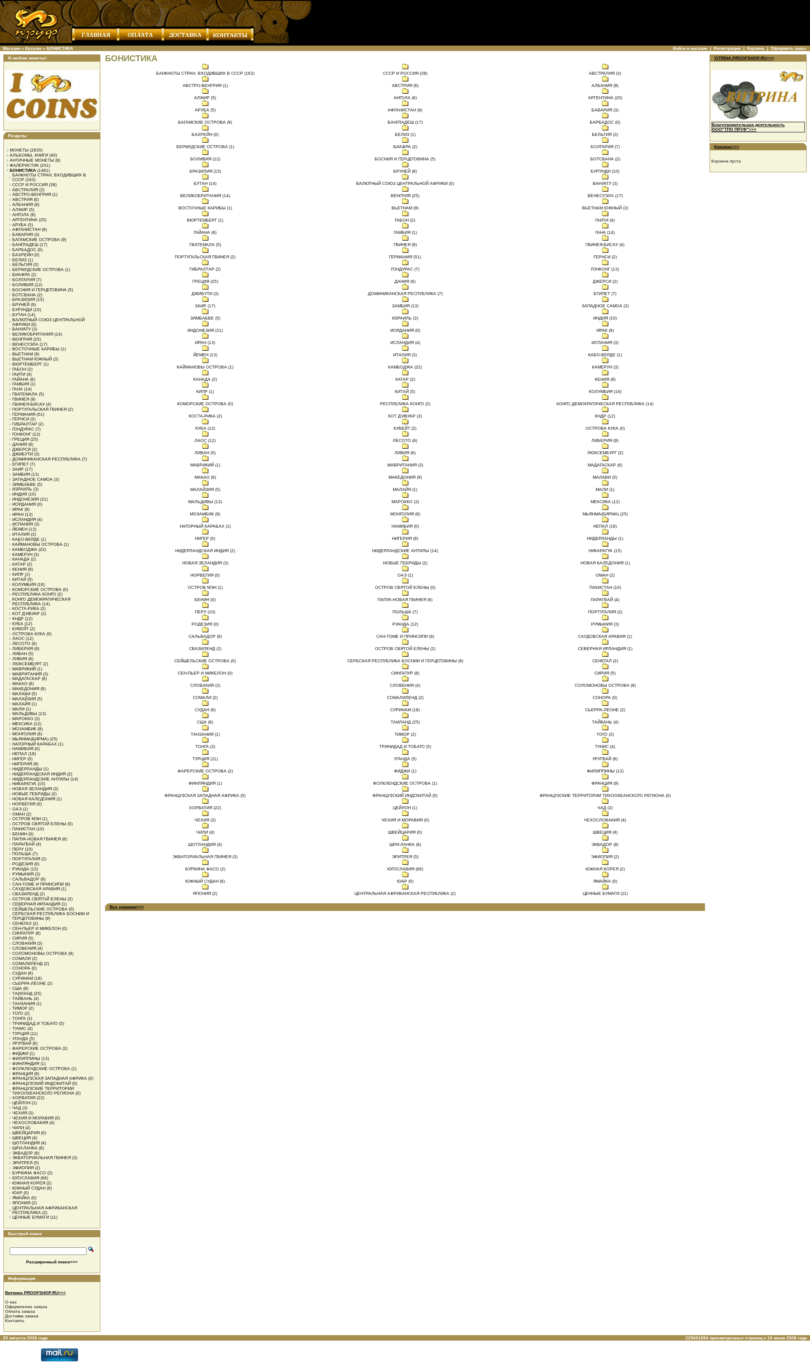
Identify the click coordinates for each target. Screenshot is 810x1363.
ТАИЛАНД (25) (405, 722)
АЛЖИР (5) (205, 97)
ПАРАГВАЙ (23, 844)
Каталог (33, 48)
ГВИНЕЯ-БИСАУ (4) (605, 244)
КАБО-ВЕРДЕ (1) (605, 354)
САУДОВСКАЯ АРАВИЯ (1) (605, 636)
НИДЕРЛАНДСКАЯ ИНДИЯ (39, 774)
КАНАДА (21, 559)
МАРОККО (22, 718)
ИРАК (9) (605, 330)
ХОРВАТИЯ (23, 1097)
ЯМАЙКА (21, 1197)
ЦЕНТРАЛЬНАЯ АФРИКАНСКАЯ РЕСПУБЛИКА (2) (405, 893)
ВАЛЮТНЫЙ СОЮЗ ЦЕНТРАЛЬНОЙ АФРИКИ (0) (405, 183)
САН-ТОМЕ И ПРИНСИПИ (38, 884)
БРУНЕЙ (21, 304)
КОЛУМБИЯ (24, 584)
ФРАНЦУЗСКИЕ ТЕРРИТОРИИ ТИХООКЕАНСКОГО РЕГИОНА (43, 1090)
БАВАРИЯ (22, 234)
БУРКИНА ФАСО (29, 1173)
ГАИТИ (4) (605, 220)
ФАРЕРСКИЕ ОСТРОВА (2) (205, 771)
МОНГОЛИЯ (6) (405, 514)
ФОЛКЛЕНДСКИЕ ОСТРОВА (41, 1068)
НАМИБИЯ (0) (405, 526)
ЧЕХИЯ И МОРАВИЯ (33, 1118)
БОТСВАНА (24, 295)
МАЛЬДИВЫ (24, 713)
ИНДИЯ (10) (605, 318)
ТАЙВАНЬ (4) (605, 722)
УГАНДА (20, 1038)
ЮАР (17, 1192)
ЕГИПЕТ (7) (605, 293)
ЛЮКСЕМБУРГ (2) (605, 452)
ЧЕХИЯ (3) (205, 820)
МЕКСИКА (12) (605, 501)
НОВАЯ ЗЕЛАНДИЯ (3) (205, 563)
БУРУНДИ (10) (605, 171)
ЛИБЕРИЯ (22, 648)
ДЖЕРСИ (21, 449)
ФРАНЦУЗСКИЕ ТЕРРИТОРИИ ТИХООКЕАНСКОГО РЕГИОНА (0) (605, 795)
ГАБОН (19, 369)
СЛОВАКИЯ (24, 943)
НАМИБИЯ (22, 748)
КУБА (17, 623)
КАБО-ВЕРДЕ (26, 539)
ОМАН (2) (605, 575)
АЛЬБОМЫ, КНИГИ (29, 155)
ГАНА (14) (605, 232)
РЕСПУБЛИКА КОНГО (34, 594)
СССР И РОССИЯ (30, 184)
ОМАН (18, 814)
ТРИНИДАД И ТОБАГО (35, 1023)
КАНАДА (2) (205, 379)
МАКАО (19, 683)
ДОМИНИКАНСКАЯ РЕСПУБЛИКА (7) (405, 293)
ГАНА (17, 389)
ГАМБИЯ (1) (405, 232)
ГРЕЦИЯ (20, 439)
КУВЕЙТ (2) (405, 428)
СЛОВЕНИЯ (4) (405, 685)
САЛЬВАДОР (25, 879)
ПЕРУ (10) (205, 612)
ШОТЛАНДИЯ (26, 1143)
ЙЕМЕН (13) (205, 354)
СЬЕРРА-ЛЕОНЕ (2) (605, 709)
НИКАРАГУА (24, 783)
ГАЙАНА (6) (205, 232)
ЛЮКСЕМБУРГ (27, 663)
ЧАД (16, 1108)
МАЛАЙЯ (21, 704)
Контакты (14, 1320)
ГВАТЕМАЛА (25, 394)
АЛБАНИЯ (22, 204)
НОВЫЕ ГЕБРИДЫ (31, 793)
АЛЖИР (20, 209)
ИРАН (18, 514)
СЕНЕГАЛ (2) (605, 660)
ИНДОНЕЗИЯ (25, 499)
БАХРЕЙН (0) (205, 134)
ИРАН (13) (205, 342)
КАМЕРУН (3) (605, 367)
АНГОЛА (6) (405, 97)
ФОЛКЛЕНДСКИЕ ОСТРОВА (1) (405, 783)
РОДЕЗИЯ (22, 864)
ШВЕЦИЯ (21, 1137)
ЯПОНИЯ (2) (205, 893)
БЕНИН (19, 834)
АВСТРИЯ (22, 199)
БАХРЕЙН (22, 254)
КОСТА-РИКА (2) (205, 416)
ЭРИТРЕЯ (22, 1162)
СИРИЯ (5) (605, 673)
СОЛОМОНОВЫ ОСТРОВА (39, 953)
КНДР (18, 618)
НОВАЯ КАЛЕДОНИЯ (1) (605, 563)
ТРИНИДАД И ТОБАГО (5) (405, 746)
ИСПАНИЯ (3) (604, 342)
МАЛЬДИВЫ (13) (205, 501)
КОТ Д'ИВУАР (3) (405, 416)
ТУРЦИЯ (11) (205, 758)
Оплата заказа (20, 1311)
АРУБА (19, 224)
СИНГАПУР (23, 933)
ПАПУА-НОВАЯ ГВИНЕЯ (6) (405, 599)
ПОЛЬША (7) (405, 612)
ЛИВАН (19, 653)
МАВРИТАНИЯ (27, 674)
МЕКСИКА (22, 723)
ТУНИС (19, 1028)
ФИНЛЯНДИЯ (25, 1063)
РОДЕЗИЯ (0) (205, 624)
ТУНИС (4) (605, 746)
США (17, 988)
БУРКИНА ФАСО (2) (205, 869)
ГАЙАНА (20, 379)
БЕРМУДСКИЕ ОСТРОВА (38, 269)
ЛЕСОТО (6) (405, 440)
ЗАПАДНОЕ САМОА (32, 479)
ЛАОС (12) (205, 440)
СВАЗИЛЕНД (25, 894)
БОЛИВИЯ (22, 284)
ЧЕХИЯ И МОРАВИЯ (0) (405, 820)
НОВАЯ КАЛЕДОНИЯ (33, 799)
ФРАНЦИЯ (22, 1073)
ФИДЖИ (20, 1053)
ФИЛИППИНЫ (26, 1058)
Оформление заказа (26, 1306)
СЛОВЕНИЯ (24, 948)
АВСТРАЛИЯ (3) (605, 73)
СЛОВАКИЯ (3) (205, 685)
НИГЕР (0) (205, 538)
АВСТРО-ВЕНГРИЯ (31, 194)
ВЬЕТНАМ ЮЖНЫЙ (32, 359)
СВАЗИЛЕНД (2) (205, 648)
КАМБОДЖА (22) (405, 367)
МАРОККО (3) (405, 501)
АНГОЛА (20, 214)
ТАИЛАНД (22, 993)
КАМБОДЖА (24, 549)
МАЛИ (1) (605, 489)
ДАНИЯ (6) (405, 281)
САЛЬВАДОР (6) (205, 636)
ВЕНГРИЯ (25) (405, 195)
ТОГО (17, 1013)
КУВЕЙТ (20, 628)
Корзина (755, 48)
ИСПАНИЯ (22, 524)
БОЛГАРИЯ (23, 279)
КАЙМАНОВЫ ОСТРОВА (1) (205, 367)
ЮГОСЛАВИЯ (25, 1178)
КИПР (18, 574)
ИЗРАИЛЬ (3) (405, 318)
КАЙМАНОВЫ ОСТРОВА (37, 544)
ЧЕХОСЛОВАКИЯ (30, 1122)
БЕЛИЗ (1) (405, 134)
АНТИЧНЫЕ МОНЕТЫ (32, 160)
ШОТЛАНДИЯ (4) (205, 844)
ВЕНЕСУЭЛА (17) (605, 195)
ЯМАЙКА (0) (605, 881)
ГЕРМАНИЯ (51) (405, 257)
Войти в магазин (690, 48)
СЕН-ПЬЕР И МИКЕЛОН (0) (205, 673)
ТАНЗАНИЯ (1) (205, 734)
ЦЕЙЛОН (21, 1102)
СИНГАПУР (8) (405, 673)
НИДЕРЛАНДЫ (27, 769)
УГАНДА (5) (405, 758)
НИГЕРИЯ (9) (405, 538)
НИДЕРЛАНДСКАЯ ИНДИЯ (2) (205, 550)
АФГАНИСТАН (26, 229)
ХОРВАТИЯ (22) (205, 807)
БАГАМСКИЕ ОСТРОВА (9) (205, 122)
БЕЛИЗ (19, 259)
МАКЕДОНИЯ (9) (405, 477)
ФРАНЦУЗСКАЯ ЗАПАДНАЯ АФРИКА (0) (205, 795)
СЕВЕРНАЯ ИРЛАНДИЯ (36, 904)
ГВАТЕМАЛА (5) (205, 244)
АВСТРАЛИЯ (25, 189)
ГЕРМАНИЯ (23, 414)
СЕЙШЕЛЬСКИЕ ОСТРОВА (40, 909)
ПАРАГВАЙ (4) (605, 599)
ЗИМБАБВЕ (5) (205, 318)
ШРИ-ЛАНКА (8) (405, 844)
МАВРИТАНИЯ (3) (405, 465)
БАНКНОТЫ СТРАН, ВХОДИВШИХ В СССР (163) (205, 73)
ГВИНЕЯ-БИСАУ (28, 404)
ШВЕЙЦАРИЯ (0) (405, 832)
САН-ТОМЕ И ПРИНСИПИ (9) (405, 636)
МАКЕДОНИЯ (25, 688)
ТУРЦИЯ (20, 1033)
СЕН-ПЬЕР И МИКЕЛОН (36, 928)
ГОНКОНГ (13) (605, 269)
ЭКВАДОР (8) (604, 844)
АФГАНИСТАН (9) (405, 110)
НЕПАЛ (19, 753)
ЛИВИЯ (19, 658)
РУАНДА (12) (405, 624)
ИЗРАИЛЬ (22, 489)
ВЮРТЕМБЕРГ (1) (205, 220)
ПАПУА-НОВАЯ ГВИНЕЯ (36, 839)
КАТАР (19, 564)
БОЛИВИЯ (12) (205, 159)
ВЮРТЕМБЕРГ (27, 364)
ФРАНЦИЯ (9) (604, 783)
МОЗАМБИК (24, 728)
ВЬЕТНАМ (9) (405, 208)
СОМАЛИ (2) (205, 697)
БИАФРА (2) (405, 146)
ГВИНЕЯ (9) (405, 244)
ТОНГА (19, 1018)
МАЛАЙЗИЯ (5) (205, 489)
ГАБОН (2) (405, 220)
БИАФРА (21, 274)
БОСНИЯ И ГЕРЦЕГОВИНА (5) (405, 159)
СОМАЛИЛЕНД (27, 963)
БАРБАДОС (24, 249)
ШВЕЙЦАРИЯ (26, 1132)
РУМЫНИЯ (23, 874)
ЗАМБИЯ (21, 474)
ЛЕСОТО (21, 643)
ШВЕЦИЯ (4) (605, 832)
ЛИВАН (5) (205, 452)
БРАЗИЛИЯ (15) (205, 171)
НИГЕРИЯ (22, 763)
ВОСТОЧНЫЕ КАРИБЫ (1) (205, 208)
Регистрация (727, 48)
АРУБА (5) (205, 110)
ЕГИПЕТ (20, 464)
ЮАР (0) (405, 881)
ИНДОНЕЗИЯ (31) (205, 330)
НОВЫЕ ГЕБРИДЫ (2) (405, 563)
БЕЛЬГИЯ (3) (605, 134)
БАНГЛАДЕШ (25, 244)
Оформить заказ (788, 48)
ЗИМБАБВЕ (24, 484)
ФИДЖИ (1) (405, 771)
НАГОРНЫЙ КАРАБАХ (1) (205, 526)
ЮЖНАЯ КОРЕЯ (28, 1183)
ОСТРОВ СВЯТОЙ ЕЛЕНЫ (39, 823)
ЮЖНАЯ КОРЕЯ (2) (605, 869)
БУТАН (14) (205, 183)
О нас (11, 1302)
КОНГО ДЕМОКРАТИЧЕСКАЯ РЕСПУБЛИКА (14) (604, 403)
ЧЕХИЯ (19, 1113)
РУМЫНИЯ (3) (605, 624)
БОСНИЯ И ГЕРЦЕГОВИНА (39, 289)
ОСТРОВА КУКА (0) (605, 428)
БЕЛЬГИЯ (22, 264)
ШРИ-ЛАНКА (25, 1148)
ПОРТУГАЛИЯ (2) (605, 612)
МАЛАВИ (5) (605, 477)
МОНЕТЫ (19, 150)
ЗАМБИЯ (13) (405, 305)
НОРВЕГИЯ (23, 804)
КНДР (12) (605, 416)
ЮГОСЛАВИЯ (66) (405, 869)
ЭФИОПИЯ (23, 1167)
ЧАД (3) (605, 807)
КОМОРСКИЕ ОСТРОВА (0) (205, 403)
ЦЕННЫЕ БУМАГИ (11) (605, 893)
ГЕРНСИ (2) (605, 257)
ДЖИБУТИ (22, 454)
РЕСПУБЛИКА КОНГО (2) (405, 403)
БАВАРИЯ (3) (604, 110)
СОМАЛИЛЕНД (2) (405, 697)
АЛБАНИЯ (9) (604, 85)
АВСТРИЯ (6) (405, 85)
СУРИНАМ (22, 978)
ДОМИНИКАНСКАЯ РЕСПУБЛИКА (46, 459)
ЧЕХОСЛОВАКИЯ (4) (605, 820)
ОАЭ (17, 809)
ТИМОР (19, 1008)
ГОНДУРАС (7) (405, 269)
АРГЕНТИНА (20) (605, 97)
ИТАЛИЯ (21, 534)
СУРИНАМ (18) (405, 709)
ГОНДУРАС (23, 429)
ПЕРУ (18, 849)
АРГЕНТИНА (25, 219)
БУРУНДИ (22, 309)
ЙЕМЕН (19, 529)
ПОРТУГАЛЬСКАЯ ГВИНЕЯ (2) (205, 257)
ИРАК (17, 509)
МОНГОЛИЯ (24, 734)
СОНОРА (21, 968)
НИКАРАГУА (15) (605, 550)
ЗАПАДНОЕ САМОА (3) (605, 305)
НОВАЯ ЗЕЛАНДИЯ (32, 788)
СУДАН (19, 973)
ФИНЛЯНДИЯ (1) (205, 783)
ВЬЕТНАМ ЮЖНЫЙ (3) (605, 208)
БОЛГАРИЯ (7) (605, 146)
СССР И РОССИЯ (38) (405, 73)
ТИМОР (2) (405, 734)
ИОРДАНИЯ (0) (405, 330)
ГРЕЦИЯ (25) (205, 281)
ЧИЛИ (18, 1127)
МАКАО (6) (205, 477)
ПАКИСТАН (23, 828)
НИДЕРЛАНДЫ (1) (605, 538)
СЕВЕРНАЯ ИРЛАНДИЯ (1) (605, 648)
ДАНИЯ (19, 444)
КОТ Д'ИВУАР (26, 613)
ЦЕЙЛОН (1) (405, 807)
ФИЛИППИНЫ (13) (605, 771)
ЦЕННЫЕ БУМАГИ (30, 1217)
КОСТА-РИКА (25, 608)
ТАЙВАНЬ (22, 998)
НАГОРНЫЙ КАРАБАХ (34, 744)
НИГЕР (19, 758)
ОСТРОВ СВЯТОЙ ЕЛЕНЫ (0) (405, 587)
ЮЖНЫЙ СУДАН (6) (205, 881)
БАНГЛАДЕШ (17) (405, 122)
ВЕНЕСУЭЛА (25, 344)
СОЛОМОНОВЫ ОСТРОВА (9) (605, 685)
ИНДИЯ (19, 494)
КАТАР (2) (405, 379)
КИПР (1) (205, 391)
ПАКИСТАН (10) (605, 587)
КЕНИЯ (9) (605, 379)
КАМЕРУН (22, 554)
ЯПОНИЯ (21, 1202)
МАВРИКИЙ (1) (205, 465)
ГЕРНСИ (20, 419)
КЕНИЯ (19, 569)
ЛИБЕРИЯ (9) (604, 440)
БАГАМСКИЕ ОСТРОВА (36, 239)
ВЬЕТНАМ (22, 354)
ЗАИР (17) (205, 305)
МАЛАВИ (21, 693)
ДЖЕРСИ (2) (605, 281)
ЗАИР (18, 469)
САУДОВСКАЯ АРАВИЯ (36, 888)
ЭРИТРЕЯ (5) (405, 856)
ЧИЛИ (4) (205, 832)
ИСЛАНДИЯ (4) (405, 342)
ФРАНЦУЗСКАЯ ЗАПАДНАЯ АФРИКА (49, 1078)
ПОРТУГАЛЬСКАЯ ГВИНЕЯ (39, 409)
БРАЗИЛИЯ (23, 299)
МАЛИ (18, 709)
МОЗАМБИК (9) (205, 514)
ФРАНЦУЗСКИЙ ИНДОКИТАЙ (41, 1083)
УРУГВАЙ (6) (605, 758)
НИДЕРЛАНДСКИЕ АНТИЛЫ (40, 779)
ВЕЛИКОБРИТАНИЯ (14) (205, 195)
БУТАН (19, 314)
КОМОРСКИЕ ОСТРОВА (37, 589)
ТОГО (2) (605, 734)
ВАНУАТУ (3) (605, 183)
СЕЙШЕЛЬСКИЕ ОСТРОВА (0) (205, 660)
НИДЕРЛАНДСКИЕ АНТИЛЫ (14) (405, 550)
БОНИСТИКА (60, 48)
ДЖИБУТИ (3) (205, 293)
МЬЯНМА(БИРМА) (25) (605, 514)
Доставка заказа (21, 1316)
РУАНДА (20, 869)
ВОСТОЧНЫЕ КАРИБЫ (35, 349)
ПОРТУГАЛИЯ (26, 858)
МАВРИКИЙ (24, 669)
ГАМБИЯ (20, 384)
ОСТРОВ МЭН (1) (205, 587)
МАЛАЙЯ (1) (405, 489)
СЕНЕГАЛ (22, 923)
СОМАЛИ (21, 958)
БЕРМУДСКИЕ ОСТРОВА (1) (205, 146)
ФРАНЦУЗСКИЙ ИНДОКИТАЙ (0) (405, 795)
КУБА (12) (205, 428)
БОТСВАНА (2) (605, 159)
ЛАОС (18, 638)
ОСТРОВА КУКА (28, 633)
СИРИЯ (19, 938)
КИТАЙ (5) (405, 391)
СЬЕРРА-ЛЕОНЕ (29, 983)
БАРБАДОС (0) (605, 122)
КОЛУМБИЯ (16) (605, 391)
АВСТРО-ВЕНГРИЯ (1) (205, 85)
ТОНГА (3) (205, 746)
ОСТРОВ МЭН (26, 818)
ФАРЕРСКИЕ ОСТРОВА (36, 1048)
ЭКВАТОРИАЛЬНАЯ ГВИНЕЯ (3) (205, 856)
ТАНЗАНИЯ (23, 1003)
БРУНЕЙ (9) (405, 171)
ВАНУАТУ (21, 329)
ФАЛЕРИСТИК (24, 165)
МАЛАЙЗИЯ (24, 698)
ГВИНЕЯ (20, 399)
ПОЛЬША (21, 853)
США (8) (205, 722)
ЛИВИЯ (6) (405, 452)
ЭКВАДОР (22, 1153)
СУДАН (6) (205, 709)
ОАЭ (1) (405, 575)
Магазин (11, 48)
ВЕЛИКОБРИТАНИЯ (32, 334)
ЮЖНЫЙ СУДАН (29, 1188)
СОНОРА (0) (605, 697)
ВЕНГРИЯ (22, 339)
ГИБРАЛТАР (24, 424)
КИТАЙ (19, 579)
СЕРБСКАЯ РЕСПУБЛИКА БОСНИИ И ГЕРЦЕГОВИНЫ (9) (405, 660)
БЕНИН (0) (205, 599)
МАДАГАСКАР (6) (605, 465)
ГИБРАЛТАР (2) (205, 269)
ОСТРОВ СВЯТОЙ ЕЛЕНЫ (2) (405, 648)
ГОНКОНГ (21, 434)
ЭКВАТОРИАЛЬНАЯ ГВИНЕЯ (41, 1157)
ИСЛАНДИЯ (24, 519)
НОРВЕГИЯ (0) (205, 575)
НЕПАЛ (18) (605, 526)
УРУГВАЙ (21, 1043)
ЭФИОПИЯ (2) (605, 856)
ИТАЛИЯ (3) (405, 354)
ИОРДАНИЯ (24, 504)
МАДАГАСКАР (26, 678)
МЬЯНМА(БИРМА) (30, 739)
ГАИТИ (18, 374)
